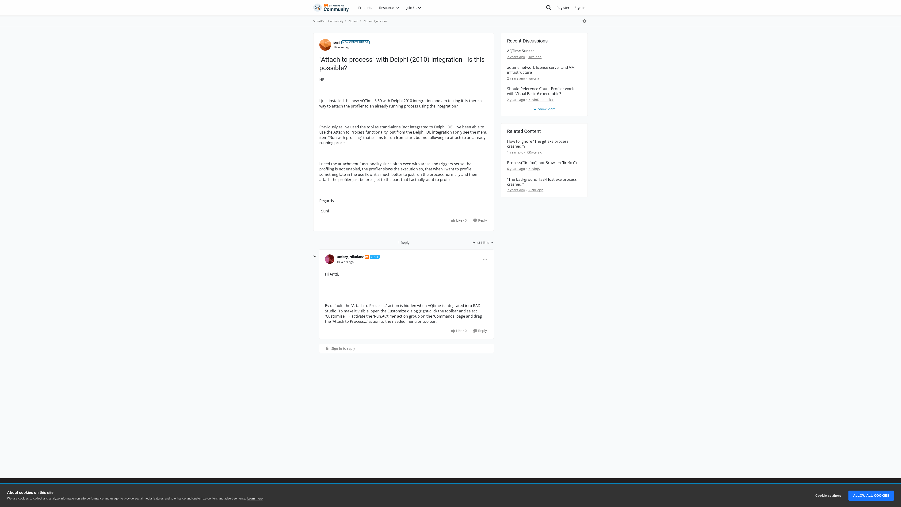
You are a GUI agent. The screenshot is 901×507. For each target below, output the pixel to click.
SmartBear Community (328, 21)
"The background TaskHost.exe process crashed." (542, 182)
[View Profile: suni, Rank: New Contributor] (325, 45)
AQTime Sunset (520, 51)
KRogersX (534, 152)
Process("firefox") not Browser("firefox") (542, 162)
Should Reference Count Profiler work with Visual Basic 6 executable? (540, 91)
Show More (547, 109)
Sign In (580, 7)
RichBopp (535, 190)
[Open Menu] (584, 21)
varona (533, 78)
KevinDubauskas (541, 99)
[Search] (549, 8)
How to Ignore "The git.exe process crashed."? (538, 144)
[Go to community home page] (331, 8)
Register (563, 7)
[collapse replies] (315, 256)
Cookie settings (828, 495)
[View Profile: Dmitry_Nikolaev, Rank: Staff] (329, 259)
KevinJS (534, 168)
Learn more (255, 498)
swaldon (535, 57)
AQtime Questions (375, 21)
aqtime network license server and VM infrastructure (541, 70)
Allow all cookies (871, 495)
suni (336, 42)
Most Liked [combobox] (483, 242)
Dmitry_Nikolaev (350, 256)
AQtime (353, 21)
